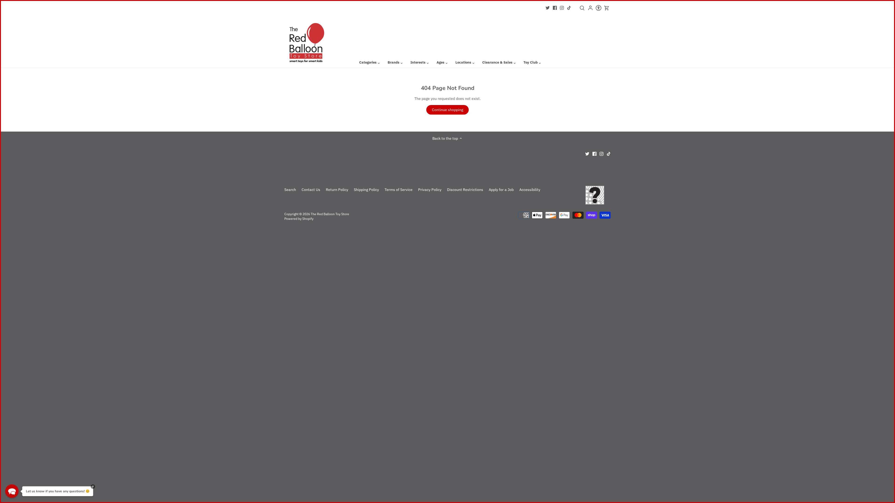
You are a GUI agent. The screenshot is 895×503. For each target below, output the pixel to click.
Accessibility (529, 189)
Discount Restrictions (465, 189)
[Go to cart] (606, 8)
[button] (12, 491)
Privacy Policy (429, 189)
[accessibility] (598, 9)
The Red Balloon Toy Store (330, 214)
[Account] (590, 9)
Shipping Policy (366, 189)
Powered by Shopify (298, 218)
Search (290, 189)
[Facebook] (555, 7)
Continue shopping (447, 109)
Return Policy (337, 189)
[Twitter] (548, 7)
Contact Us (311, 189)
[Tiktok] (569, 7)
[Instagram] (562, 7)
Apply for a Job (501, 189)
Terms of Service (399, 189)
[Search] (582, 9)
